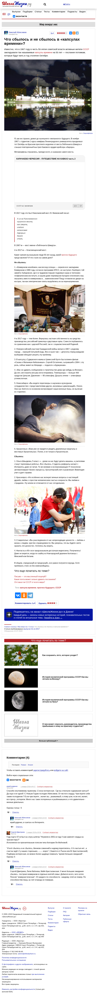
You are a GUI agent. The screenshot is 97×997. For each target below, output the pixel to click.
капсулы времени (43, 52)
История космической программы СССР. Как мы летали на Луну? (65, 701)
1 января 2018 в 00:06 (33, 832)
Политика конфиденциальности (14, 958)
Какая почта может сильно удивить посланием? (35, 579)
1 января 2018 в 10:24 (39, 818)
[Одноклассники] (74, 33)
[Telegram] (77, 33)
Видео (82, 11)
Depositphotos (88, 133)
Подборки (27, 11)
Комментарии (58, 11)
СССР (86, 49)
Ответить (15, 812)
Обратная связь (84, 914)
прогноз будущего (69, 255)
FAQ (64, 912)
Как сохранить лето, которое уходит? (60, 655)
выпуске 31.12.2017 (32, 629)
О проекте (67, 908)
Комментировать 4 (25, 603)
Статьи (38, 11)
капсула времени (28, 588)
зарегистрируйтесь (41, 770)
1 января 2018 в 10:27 (39, 867)
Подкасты (72, 11)
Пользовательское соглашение (14, 960)
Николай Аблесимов (22, 818)
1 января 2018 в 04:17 (28, 786)
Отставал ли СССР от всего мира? (29, 582)
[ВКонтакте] (70, 33)
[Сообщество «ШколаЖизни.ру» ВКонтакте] (20, 16)
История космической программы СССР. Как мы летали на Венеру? (65, 678)
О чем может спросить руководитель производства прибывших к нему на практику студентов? (67, 725)
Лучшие (30, 765)
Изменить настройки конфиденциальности (18, 989)
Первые (23, 765)
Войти (67, 4)
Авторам (66, 915)
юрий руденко (12, 786)
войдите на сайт (61, 770)
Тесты (47, 11)
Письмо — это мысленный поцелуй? (30, 576)
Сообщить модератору (45, 786)
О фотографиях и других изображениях (17, 964)
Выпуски (16, 11)
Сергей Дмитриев (18, 832)
